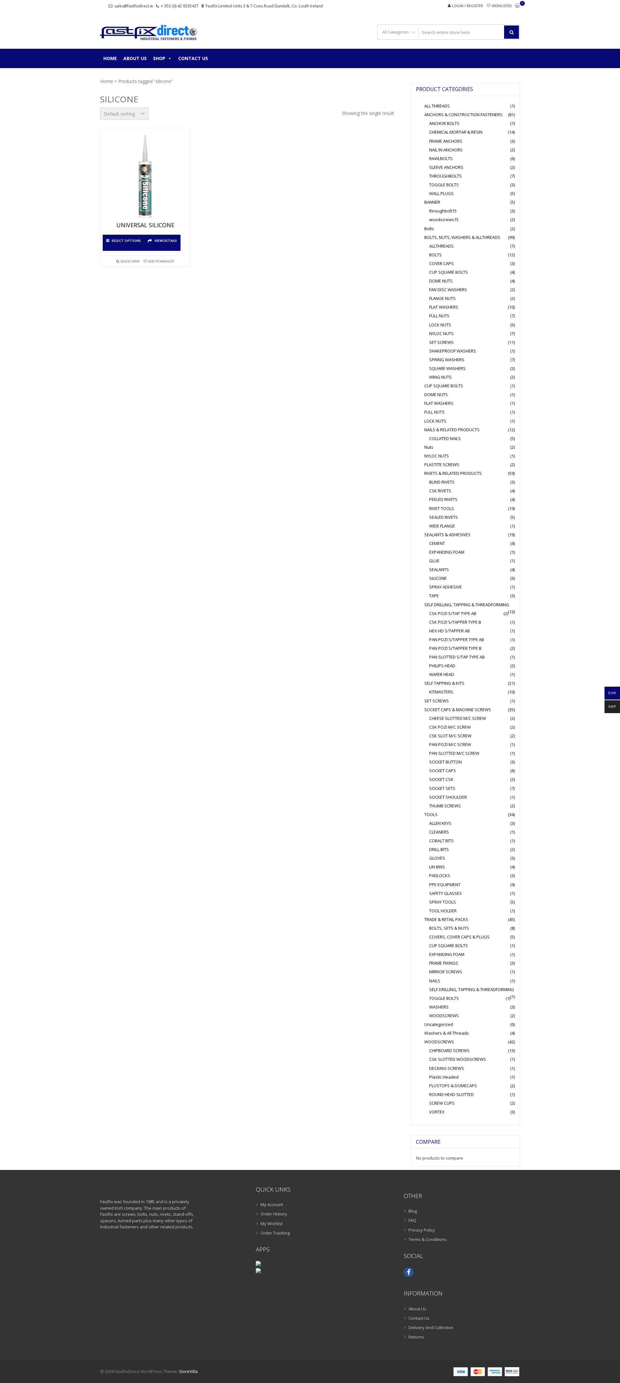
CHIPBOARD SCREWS (449, 1050)
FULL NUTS (439, 316)
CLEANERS (439, 832)
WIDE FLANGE (442, 526)
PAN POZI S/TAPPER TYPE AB (456, 639)
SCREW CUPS (442, 1103)
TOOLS (431, 814)
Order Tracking (275, 1233)
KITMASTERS (441, 692)
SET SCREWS (441, 342)
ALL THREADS (437, 106)
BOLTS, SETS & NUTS (449, 928)
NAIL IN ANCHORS (446, 150)
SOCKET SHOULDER (448, 797)
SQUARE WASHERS (447, 368)
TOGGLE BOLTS (444, 185)
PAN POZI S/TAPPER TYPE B (455, 648)
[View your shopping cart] (517, 6)
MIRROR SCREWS (445, 972)
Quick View (130, 261)
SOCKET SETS (442, 788)
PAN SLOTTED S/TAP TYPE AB (457, 657)
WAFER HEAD (441, 674)
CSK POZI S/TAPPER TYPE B (455, 622)
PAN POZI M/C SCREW (450, 744)
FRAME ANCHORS (445, 141)
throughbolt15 (443, 211)
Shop (159, 58)
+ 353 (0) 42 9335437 (180, 6)
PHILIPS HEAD (442, 666)
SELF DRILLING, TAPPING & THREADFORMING (466, 605)
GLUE (434, 561)
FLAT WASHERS (443, 307)
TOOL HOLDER (443, 911)
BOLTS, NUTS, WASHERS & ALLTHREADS (462, 237)
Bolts (429, 228)
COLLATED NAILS (445, 438)
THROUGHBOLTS (445, 176)
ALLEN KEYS (440, 823)
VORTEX (437, 1112)
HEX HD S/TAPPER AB (449, 631)
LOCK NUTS (440, 325)
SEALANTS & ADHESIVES (447, 535)
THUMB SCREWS (445, 806)
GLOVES (437, 858)
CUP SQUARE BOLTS (448, 272)
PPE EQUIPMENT (444, 884)
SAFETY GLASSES (445, 893)
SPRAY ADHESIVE (445, 587)
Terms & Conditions (427, 1239)
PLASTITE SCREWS (441, 464)
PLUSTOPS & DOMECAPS (453, 1086)
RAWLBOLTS (441, 158)
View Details (165, 240)
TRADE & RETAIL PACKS (446, 919)
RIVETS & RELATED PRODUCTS (453, 473)
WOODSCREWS (444, 1016)
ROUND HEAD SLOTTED (451, 1094)
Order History (274, 1214)
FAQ (412, 1220)
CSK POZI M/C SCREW (450, 727)
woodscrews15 (444, 219)
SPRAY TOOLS (442, 902)
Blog (412, 1211)
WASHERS (439, 1007)
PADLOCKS (439, 875)
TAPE (434, 596)
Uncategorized (438, 1024)
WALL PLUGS (441, 193)
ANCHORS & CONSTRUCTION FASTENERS (463, 115)
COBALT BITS (441, 841)
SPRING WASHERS (446, 360)
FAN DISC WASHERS (448, 289)
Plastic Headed (444, 1077)
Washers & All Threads (446, 1033)
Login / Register (467, 5)
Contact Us (193, 58)
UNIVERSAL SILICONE (145, 225)
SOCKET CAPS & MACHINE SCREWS (457, 709)
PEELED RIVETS (443, 499)
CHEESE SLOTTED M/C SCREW (457, 718)
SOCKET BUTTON (445, 762)
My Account (272, 1204)
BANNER (432, 202)
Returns (416, 1337)
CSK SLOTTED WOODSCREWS (457, 1059)
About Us (135, 58)
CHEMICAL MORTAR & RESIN (455, 132)
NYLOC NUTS (441, 333)
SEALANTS (439, 569)
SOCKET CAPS (442, 770)
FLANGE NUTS (442, 298)
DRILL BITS (439, 849)
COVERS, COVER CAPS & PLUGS (459, 937)
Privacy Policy (421, 1230)
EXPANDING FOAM (446, 552)
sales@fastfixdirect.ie (133, 6)
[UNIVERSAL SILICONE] (145, 176)
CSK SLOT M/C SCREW (450, 736)
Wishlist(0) (502, 5)
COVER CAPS (441, 263)
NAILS (434, 981)
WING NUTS (440, 377)
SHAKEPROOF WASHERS (452, 351)
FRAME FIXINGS (443, 963)
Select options (126, 240)
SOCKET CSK (441, 779)
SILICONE (438, 578)
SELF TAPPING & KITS (444, 683)
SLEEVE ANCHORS (446, 167)
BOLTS (435, 255)
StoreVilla (188, 1371)
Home (110, 58)
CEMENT (437, 543)
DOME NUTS (441, 281)
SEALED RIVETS (443, 517)
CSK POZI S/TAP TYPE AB (452, 613)
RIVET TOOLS (441, 508)
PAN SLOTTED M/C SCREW (454, 753)
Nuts (428, 447)
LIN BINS (437, 867)
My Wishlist (272, 1223)
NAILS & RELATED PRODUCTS (452, 430)
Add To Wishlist (161, 261)
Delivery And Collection (430, 1327)
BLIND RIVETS (442, 482)
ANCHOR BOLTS (444, 123)
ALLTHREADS (441, 246)
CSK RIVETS (440, 491)
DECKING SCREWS (446, 1068)
